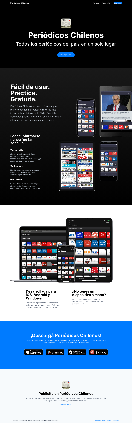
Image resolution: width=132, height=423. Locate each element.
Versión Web (106, 3)
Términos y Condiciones (112, 420)
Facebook (98, 420)
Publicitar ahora (65, 405)
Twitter (103, 420)
